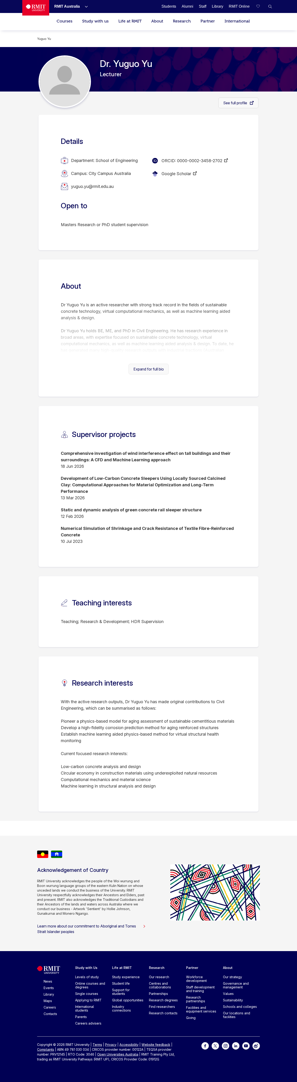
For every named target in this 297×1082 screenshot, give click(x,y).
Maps (48, 1001)
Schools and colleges (240, 1007)
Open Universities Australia (117, 1054)
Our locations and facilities (236, 1015)
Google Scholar (176, 173)
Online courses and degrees (90, 985)
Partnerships (158, 994)
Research (182, 21)
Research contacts (163, 1013)
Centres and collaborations (160, 985)
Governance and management (236, 985)
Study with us (95, 21)
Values (228, 994)
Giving (191, 1018)
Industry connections (121, 1008)
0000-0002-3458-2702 (199, 160)
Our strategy (232, 977)
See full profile (235, 103)
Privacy (110, 1045)
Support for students (121, 992)
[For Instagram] (225, 1045)
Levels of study (87, 977)
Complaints (45, 1049)
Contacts (50, 1014)
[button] (270, 6)
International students (84, 1008)
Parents (81, 1017)
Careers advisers (88, 1023)
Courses (64, 21)
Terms (97, 1045)
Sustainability (233, 1000)
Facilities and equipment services (201, 1009)
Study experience (126, 977)
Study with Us (86, 968)
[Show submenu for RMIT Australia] (84, 6)
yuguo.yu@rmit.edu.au (92, 186)
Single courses (86, 994)
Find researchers (162, 1007)
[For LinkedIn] (235, 1045)
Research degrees (163, 1000)
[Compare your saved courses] (260, 6)
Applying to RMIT (88, 1000)
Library (49, 994)
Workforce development (196, 979)
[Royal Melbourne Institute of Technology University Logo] (35, 8)
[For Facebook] (205, 1045)
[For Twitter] (215, 1045)
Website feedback (156, 1045)
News (48, 981)
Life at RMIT (130, 21)
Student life (121, 983)
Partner (207, 21)
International (237, 21)
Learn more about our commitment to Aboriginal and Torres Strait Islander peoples (86, 929)
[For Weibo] (256, 1045)
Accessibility (129, 1045)
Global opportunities (127, 1000)
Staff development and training (200, 989)
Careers (50, 1007)
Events (49, 988)
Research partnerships (195, 999)
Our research (159, 977)
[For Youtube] (246, 1045)
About (157, 21)
